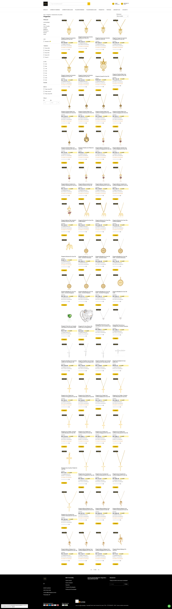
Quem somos (69, 580)
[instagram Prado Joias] (43, 583)
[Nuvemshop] (80, 605)
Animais (45, 32)
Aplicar (58, 102)
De (44, 100)
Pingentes (101, 9)
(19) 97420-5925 (47, 590)
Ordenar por (118, 14)
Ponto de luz (46, 31)
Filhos (44, 24)
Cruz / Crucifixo (46, 26)
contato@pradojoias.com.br (49, 592)
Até (51, 100)
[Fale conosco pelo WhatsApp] (169, 606)
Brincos (45, 9)
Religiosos (45, 29)
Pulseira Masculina (91, 9)
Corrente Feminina (55, 9)
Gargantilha (116, 9)
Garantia (68, 585)
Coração (45, 27)
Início (44, 14)
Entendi (13, 606)
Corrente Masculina (67, 9)
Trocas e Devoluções (70, 587)
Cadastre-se (117, 4)
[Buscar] (88, 3)
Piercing (109, 9)
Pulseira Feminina (79, 9)
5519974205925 (47, 588)
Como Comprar (69, 582)
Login (116, 3)
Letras (44, 34)
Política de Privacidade (71, 589)
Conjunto (125, 9)
